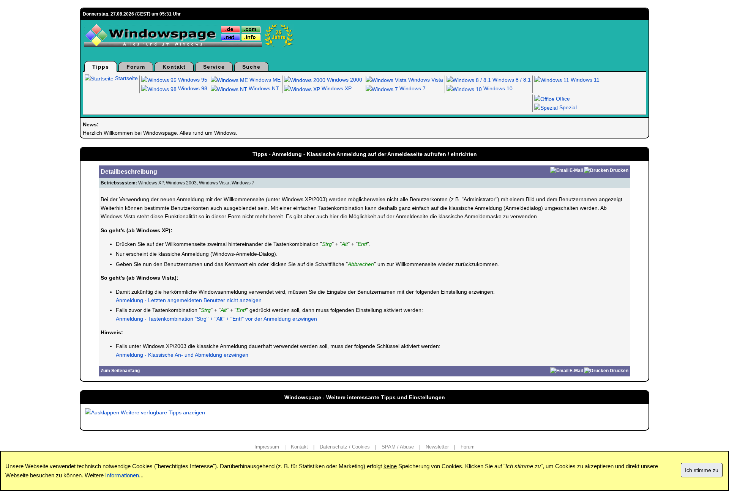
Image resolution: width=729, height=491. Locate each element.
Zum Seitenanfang (120, 370)
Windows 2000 (343, 80)
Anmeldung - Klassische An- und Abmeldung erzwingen (182, 355)
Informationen (122, 475)
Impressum (266, 447)
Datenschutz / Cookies (345, 447)
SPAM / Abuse (398, 447)
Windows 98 (192, 88)
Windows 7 (412, 88)
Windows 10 (497, 88)
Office (562, 99)
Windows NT (263, 88)
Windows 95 (192, 80)
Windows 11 (584, 80)
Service (214, 67)
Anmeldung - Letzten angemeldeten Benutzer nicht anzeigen (189, 300)
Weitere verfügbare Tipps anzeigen (162, 412)
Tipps (100, 67)
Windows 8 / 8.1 (511, 80)
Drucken (619, 170)
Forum (135, 67)
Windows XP (336, 88)
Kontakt (174, 67)
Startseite (126, 78)
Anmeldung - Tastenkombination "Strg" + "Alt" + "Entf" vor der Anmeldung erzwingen (216, 319)
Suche (251, 67)
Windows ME (264, 80)
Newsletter (437, 447)
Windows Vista (425, 80)
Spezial (567, 107)
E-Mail (576, 170)
